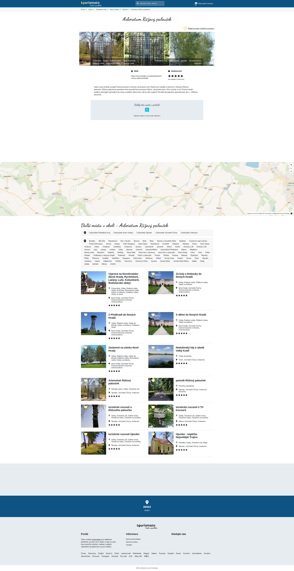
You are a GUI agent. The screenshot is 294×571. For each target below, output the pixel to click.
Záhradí (95, 264)
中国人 (146, 556)
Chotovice (128, 247)
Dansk (178, 553)
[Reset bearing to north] (291, 171)
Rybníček (194, 255)
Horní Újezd (204, 244)
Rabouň (184, 255)
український (126, 553)
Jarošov (138, 247)
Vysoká (154, 261)
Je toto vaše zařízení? (152, 116)
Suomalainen (197, 553)
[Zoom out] (291, 168)
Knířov (177, 247)
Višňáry (118, 261)
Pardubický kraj (161, 61)
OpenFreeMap (258, 213)
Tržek (197, 258)
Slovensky (92, 553)
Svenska (186, 553)
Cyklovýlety (97, 61)
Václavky (87, 261)
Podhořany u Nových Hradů (104, 255)
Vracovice (128, 261)
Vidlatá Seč (107, 261)
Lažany (103, 250)
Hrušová (87, 247)
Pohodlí (131, 255)
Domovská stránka (133, 539)
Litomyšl (139, 250)
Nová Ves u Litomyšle (166, 252)
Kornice (87, 250)
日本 (130, 556)
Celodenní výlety (128, 63)
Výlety (105, 61)
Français (162, 553)
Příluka (166, 255)
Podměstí (121, 255)
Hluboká (186, 244)
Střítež (158, 258)
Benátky (92, 241)
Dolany (117, 244)
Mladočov (193, 250)
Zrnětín (113, 264)
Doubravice (155, 244)
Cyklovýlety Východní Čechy (166, 233)
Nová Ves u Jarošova (147, 252)
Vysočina (182, 391)
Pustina (175, 255)
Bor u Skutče (125, 241)
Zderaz (104, 264)
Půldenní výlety (98, 63)
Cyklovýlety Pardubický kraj (99, 233)
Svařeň (180, 258)
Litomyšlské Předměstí (169, 250)
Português (105, 556)
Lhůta (121, 250)
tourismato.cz (97, 539)
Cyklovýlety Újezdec (144, 233)
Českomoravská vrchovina (121, 300)
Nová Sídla (131, 252)
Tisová (188, 258)
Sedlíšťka (115, 258)
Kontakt (129, 545)
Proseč (157, 255)
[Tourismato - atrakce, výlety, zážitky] (91, 4)
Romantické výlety (113, 63)
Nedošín (111, 252)
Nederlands (137, 553)
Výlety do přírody (129, 61)
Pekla (207, 252)
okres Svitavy (174, 61)
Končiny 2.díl (201, 247)
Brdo (144, 241)
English (101, 553)
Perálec (87, 255)
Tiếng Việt (138, 556)
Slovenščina (85, 556)
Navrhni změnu (139, 116)
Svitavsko (197, 63)
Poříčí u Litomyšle (144, 255)
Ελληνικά (95, 556)
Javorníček (149, 247)
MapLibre (250, 213)
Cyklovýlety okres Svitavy (123, 233)
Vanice (97, 261)
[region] (147, 189)
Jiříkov (169, 247)
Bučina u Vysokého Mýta (166, 241)
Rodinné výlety (115, 61)
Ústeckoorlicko (117, 302)
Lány (95, 250)
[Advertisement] (147, 139)
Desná (108, 244)
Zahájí (86, 264)
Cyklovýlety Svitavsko (189, 233)
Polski (116, 553)
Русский (123, 556)
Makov (184, 250)
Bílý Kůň (102, 241)
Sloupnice (126, 258)
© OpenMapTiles (268, 213)
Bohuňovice (112, 241)
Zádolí (194, 261)
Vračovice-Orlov (141, 261)
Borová (136, 241)
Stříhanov (149, 258)
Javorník (160, 247)
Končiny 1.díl (188, 247)
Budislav (182, 241)
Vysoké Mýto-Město (181, 261)
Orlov (193, 252)
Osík (200, 252)
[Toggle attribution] (291, 213)
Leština (112, 250)
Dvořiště (166, 244)
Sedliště (105, 258)
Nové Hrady (182, 252)
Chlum (96, 247)
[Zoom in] (291, 164)
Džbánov (175, 244)
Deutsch (109, 553)
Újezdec (184, 61)
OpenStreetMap (285, 213)
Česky (83, 553)
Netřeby (120, 252)
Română (115, 556)
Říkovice (95, 258)
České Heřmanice (96, 244)
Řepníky (204, 255)
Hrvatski (207, 553)
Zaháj (202, 261)
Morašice (100, 252)
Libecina (129, 250)
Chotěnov (106, 247)
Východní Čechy (195, 61)
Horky (194, 244)
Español (171, 553)
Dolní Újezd (142, 244)
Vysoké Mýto (165, 261)
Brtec (152, 241)
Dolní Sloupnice (129, 244)
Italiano (154, 553)
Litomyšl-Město (151, 250)
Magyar (146, 553)
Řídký (86, 258)
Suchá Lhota (169, 258)
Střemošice (137, 258)
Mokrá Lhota (89, 252)
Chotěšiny (117, 247)
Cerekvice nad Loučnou (198, 241)
